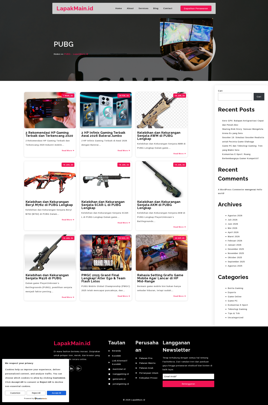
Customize (15, 393)
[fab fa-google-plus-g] (79, 368)
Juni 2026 (233, 224)
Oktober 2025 (235, 257)
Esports (232, 292)
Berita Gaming (235, 288)
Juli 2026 (232, 220)
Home (57, 54)
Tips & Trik (234, 313)
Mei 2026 (232, 228)
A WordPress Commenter (231, 189)
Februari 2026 (235, 241)
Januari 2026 (234, 245)
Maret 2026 (234, 236)
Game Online (234, 296)
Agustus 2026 (235, 215)
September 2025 (236, 262)
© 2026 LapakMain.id (134, 400)
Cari (220, 91)
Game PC (233, 301)
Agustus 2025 (235, 266)
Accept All (56, 393)
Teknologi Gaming (237, 309)
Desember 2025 (236, 249)
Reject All (36, 393)
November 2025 (236, 253)
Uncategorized (235, 317)
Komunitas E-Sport (238, 305)
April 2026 (233, 232)
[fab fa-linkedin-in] (71, 368)
